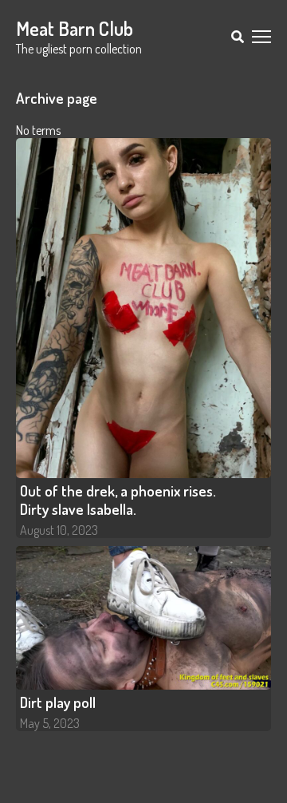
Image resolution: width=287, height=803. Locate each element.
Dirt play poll (58, 702)
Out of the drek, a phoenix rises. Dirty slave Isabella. (118, 499)
